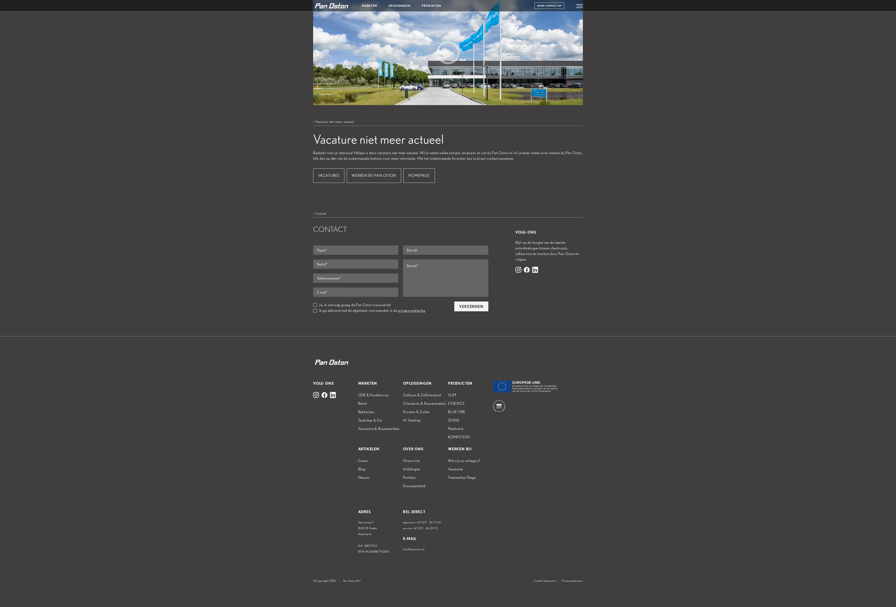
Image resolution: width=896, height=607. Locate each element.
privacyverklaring (411, 310)
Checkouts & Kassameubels (424, 403)
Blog (361, 469)
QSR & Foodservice (373, 395)
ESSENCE (456, 403)
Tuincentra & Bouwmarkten (378, 428)
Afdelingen (411, 469)
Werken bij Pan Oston (374, 175)
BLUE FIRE (457, 412)
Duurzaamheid (414, 486)
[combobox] (445, 250)
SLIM (452, 395)
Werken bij (460, 449)
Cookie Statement (545, 580)
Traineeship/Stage (462, 477)
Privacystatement (572, 580)
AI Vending (411, 420)
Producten (431, 5)
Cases (363, 460)
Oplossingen (399, 5)
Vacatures (329, 175)
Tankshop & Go (370, 420)
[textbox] (445, 250)
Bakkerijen (366, 412)
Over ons (413, 449)
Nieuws (364, 477)
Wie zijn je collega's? (464, 460)
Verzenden (471, 306)
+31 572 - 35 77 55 (428, 522)
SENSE (454, 420)
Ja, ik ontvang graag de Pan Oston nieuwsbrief (355, 305)
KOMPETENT (459, 437)
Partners (409, 477)
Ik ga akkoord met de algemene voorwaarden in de (372, 310)
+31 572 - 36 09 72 (425, 528)
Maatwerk (455, 428)
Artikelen (368, 449)
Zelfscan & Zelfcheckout (422, 395)
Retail (362, 403)
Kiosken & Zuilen (416, 412)
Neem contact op (549, 5)
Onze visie (411, 460)
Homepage (419, 175)
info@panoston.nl (413, 549)
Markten (369, 5)
